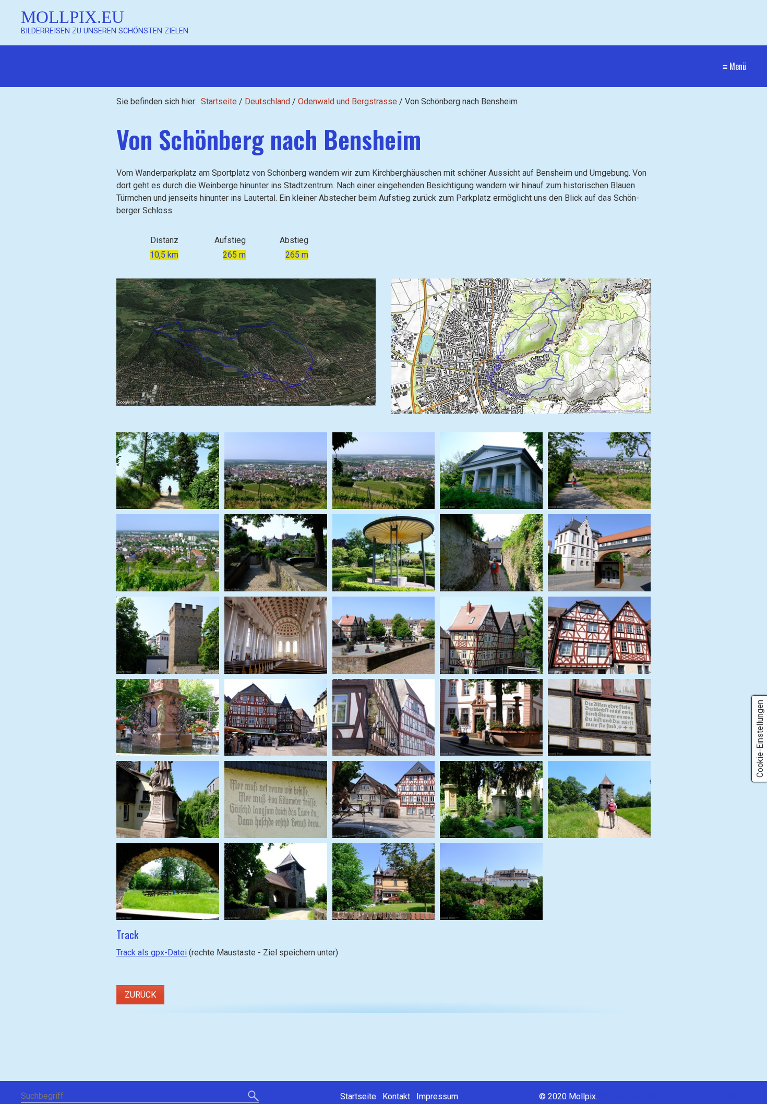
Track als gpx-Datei (151, 952)
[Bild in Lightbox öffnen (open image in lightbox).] (246, 342)
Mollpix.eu (72, 17)
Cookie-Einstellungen (760, 739)
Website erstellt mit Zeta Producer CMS (673, 1096)
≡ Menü (734, 66)
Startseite (219, 101)
